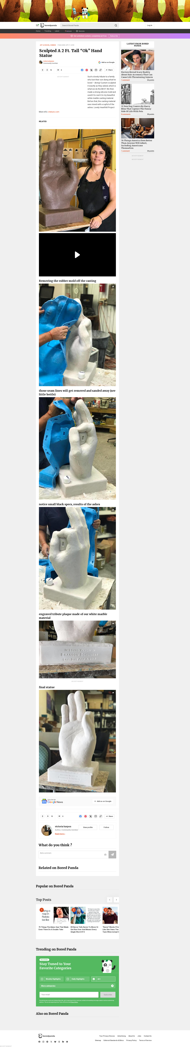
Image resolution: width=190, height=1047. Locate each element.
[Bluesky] (55, 1042)
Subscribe (108, 995)
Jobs (139, 1036)
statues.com (53, 112)
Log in (149, 25)
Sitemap (98, 1040)
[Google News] (67, 1042)
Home (38, 31)
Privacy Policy (131, 1040)
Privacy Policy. (74, 1002)
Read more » (60, 834)
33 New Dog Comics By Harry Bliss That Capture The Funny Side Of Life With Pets (136, 109)
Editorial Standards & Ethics (114, 1040)
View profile (88, 827)
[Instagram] (43, 1042)
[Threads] (59, 1042)
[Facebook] (39, 1042)
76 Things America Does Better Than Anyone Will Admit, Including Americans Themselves (136, 144)
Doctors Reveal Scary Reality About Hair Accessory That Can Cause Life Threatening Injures (137, 74)
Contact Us (148, 1036)
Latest (57, 31)
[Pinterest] (47, 1042)
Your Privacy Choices (107, 1036)
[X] (51, 1042)
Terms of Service (145, 1040)
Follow (106, 827)
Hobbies (53, 45)
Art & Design (44, 45)
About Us (131, 1036)
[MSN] (63, 1042)
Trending (48, 31)
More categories (48, 986)
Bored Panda (46, 1036)
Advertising (121, 1036)
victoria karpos (48, 61)
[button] (109, 899)
